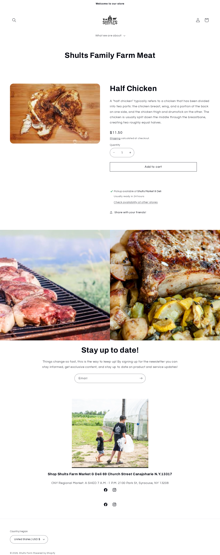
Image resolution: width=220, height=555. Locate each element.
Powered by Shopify (44, 553)
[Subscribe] (141, 378)
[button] (14, 20)
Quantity (115, 145)
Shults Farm (25, 553)
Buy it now (153, 178)
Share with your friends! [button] (130, 212)
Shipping (115, 138)
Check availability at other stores (136, 202)
